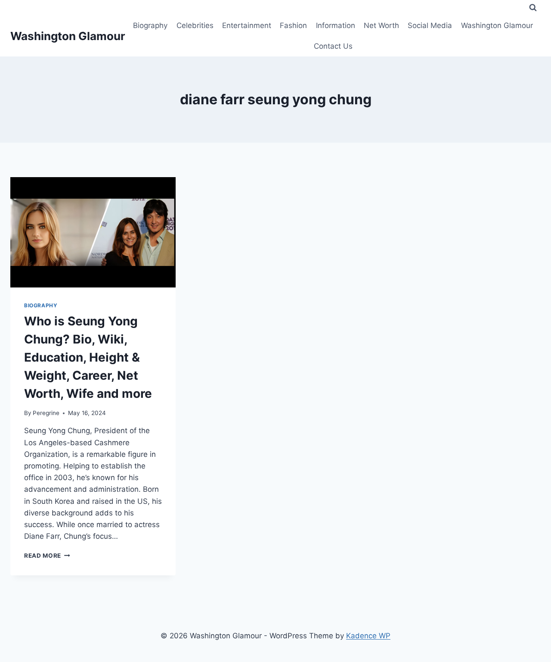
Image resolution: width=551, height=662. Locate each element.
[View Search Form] (533, 8)
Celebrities (195, 25)
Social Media (430, 25)
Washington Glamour (497, 25)
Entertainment (246, 25)
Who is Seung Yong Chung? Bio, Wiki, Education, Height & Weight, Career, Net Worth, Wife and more (88, 357)
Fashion (293, 25)
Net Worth (381, 25)
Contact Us (333, 46)
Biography (150, 25)
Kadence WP (368, 635)
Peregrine (46, 412)
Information (335, 25)
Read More (47, 555)
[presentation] (93, 232)
